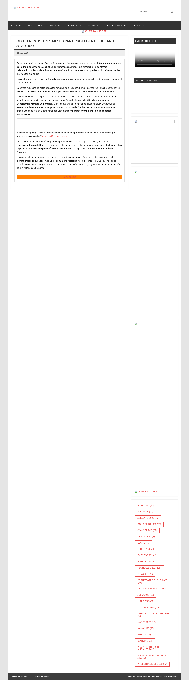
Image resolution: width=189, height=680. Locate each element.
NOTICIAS (144, 641)
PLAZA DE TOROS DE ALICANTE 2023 (148, 648)
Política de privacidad (20, 677)
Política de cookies (42, 677)
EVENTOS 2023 (147, 555)
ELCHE (143, 543)
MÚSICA (144, 634)
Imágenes (55, 26)
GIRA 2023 (145, 574)
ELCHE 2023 (146, 549)
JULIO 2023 (145, 595)
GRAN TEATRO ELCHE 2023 (152, 581)
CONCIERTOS (147, 530)
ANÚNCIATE (74, 26)
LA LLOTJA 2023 (148, 607)
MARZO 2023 (146, 622)
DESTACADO (146, 536)
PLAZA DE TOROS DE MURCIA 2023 (153, 656)
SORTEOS (93, 26)
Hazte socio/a (69, 177)
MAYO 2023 (145, 628)
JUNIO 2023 (145, 601)
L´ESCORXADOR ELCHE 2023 (153, 614)
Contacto (139, 26)
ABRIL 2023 (145, 505)
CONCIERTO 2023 (149, 524)
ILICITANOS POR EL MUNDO (153, 589)
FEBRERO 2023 (147, 561)
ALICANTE (145, 511)
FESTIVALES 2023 (149, 568)
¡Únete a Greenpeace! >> (54, 136)
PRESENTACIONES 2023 (152, 664)
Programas (35, 26)
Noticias (16, 26)
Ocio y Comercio (116, 26)
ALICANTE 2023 (148, 518)
